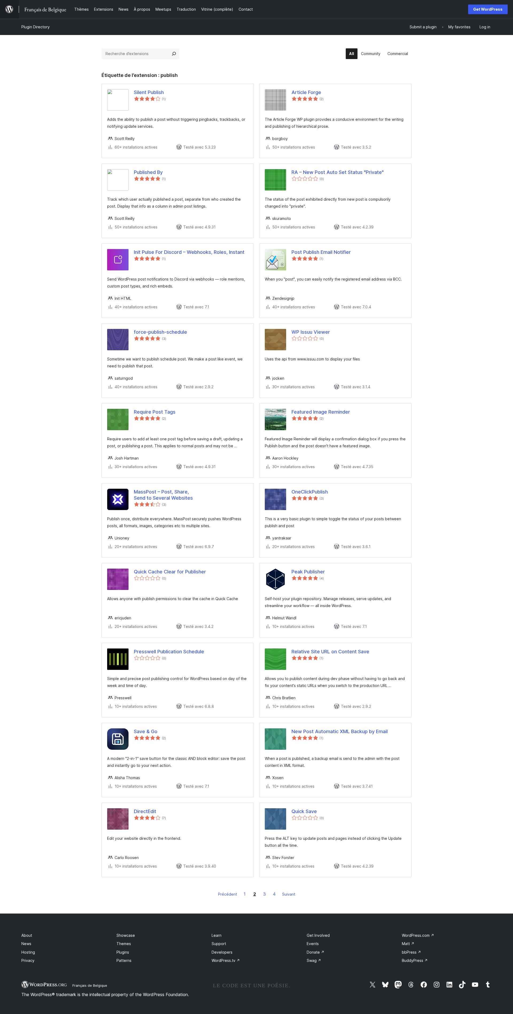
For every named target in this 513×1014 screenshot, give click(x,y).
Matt (408, 943)
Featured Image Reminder (321, 412)
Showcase (125, 935)
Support (219, 943)
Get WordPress (488, 9)
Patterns (123, 960)
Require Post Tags (155, 412)
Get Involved (318, 935)
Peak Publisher (308, 571)
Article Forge (306, 92)
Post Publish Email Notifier (321, 252)
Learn (216, 935)
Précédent (227, 894)
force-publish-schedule (160, 332)
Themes (123, 943)
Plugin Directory (35, 27)
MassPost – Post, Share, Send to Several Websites (163, 495)
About (26, 935)
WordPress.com (418, 935)
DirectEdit (145, 811)
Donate (315, 952)
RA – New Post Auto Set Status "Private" (338, 172)
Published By (148, 172)
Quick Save (304, 811)
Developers (222, 952)
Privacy (27, 960)
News (26, 943)
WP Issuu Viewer (311, 332)
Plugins (122, 952)
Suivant (288, 894)
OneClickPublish (310, 492)
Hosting (28, 952)
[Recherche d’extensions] (174, 53)
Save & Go (145, 731)
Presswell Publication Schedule (169, 651)
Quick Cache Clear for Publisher (170, 571)
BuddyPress (415, 960)
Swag (314, 960)
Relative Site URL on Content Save (330, 651)
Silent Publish (149, 92)
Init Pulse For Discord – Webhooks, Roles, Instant (189, 252)
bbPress (411, 952)
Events (313, 943)
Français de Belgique (89, 985)
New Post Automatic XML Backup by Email (340, 731)
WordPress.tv (226, 960)
